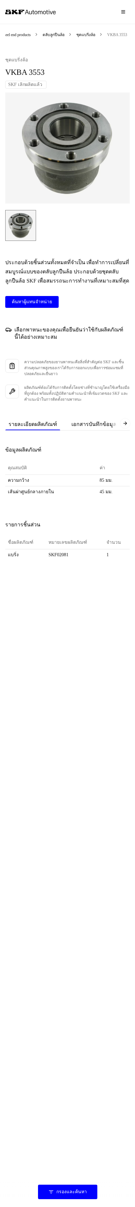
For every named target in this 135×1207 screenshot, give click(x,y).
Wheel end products (15, 34)
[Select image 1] (20, 225)
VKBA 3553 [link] (117, 34)
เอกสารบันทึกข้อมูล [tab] (93, 424)
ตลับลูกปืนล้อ (54, 34)
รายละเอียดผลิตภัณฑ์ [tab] (33, 424)
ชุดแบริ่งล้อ (85, 34)
